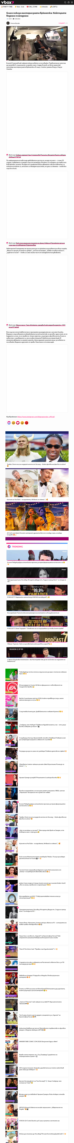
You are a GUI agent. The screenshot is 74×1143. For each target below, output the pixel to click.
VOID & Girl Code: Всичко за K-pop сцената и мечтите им (39, 1120)
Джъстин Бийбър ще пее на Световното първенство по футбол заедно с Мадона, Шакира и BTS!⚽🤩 (42, 1029)
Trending (17, 546)
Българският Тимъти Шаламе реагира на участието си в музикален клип (33, 613)
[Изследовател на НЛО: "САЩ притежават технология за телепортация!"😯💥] (11, 899)
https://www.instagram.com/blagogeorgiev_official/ (36, 417)
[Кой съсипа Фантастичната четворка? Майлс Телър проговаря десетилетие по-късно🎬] (11, 859)
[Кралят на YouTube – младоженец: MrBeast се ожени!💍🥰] (37, 483)
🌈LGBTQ (53, 7)
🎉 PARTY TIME (6, 7)
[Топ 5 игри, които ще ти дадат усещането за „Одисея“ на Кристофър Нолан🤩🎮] (11, 1018)
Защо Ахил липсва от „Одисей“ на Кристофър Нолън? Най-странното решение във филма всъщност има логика (40, 936)
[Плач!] (22, 423)
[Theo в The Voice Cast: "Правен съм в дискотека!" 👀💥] (11, 952)
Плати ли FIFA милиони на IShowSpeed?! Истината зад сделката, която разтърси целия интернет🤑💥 (42, 989)
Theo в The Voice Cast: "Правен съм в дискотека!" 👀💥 (38, 949)
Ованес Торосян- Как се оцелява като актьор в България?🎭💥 (29, 644)
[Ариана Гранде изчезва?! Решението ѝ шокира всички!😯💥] (11, 780)
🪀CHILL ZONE (32, 7)
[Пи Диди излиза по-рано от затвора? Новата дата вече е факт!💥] (11, 754)
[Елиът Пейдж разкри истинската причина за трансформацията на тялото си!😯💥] (37, 555)
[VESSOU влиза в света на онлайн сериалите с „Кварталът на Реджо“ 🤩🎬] (11, 1110)
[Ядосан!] (26, 423)
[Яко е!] (9, 423)
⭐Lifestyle (44, 7)
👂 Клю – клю (19, 7)
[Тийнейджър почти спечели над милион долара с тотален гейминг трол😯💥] (11, 675)
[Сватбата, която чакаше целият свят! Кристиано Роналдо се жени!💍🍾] (11, 767)
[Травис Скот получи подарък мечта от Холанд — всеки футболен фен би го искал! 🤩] (37, 448)
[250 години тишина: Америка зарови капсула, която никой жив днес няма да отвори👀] (11, 1071)
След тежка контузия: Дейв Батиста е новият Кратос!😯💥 (41, 711)
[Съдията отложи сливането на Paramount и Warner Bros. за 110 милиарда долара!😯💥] (11, 965)
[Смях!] (13, 423)
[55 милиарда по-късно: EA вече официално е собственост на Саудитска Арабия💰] (11, 688)
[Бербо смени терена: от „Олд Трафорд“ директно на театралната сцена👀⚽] (11, 1057)
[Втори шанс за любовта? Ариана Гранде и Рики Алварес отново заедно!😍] (11, 1097)
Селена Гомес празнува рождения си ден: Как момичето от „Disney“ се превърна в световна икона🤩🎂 (40, 870)
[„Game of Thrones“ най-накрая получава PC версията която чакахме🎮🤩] (11, 1005)
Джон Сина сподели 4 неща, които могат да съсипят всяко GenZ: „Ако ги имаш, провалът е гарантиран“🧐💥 (42, 884)
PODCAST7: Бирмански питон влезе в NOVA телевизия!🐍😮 (28, 597)
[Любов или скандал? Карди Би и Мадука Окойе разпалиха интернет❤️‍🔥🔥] (11, 978)
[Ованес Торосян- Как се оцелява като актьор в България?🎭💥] (37, 637)
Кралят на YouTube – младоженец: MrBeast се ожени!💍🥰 (27, 499)
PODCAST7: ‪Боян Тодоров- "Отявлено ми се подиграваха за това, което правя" (35, 628)
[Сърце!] (17, 423)
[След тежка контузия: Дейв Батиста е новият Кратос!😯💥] (11, 714)
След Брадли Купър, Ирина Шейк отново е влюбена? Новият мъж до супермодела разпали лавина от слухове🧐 (42, 738)
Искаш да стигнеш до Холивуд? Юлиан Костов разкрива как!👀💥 (42, 1134)
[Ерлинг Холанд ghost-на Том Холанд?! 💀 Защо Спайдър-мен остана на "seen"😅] (11, 1084)
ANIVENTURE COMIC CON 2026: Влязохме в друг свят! (38, 1041)
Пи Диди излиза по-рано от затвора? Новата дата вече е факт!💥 (43, 751)
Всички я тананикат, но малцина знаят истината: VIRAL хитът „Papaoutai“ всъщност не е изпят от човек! (42, 791)
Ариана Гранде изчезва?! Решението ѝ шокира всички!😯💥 (40, 777)
